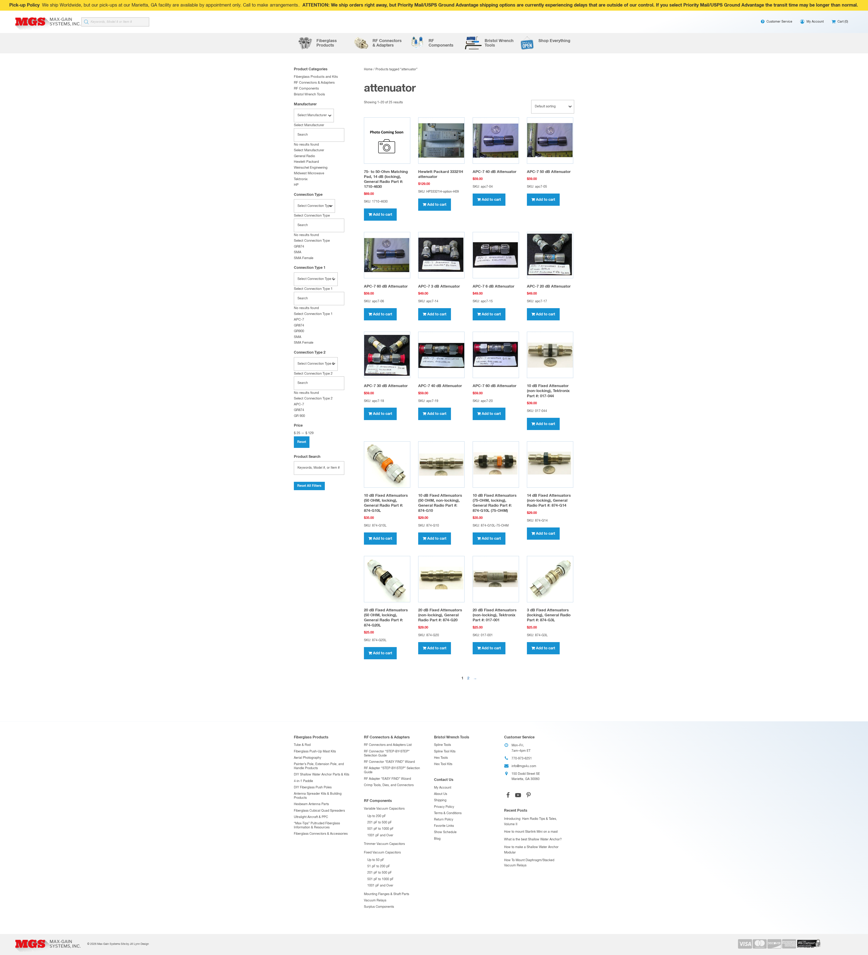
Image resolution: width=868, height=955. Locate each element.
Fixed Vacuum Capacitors (382, 852)
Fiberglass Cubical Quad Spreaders (319, 810)
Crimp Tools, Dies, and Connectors (389, 785)
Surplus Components (379, 906)
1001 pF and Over (380, 835)
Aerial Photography (307, 757)
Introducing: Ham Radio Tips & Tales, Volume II (530, 821)
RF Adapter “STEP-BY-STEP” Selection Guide (392, 770)
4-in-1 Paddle (303, 781)
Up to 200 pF (376, 816)
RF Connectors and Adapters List (388, 745)
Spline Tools (442, 745)
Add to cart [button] (382, 214)
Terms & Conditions (448, 813)
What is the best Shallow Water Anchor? (533, 839)
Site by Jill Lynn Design (135, 944)
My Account (442, 787)
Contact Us (443, 780)
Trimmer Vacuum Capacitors (384, 844)
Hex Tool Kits (443, 764)
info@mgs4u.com (524, 766)
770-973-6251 (522, 758)
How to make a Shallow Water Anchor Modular (531, 850)
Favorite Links (444, 825)
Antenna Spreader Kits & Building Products (318, 795)
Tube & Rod (302, 745)
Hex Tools (441, 757)
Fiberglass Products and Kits (316, 76)
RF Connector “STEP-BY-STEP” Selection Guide (387, 753)
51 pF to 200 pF (378, 866)
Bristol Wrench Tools (309, 94)
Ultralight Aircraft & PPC (311, 817)
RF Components (306, 88)
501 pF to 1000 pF (380, 828)
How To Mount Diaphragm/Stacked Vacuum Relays (529, 863)
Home (368, 69)
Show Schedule (445, 832)
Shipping (440, 800)
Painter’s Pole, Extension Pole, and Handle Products (319, 766)
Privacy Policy (444, 806)
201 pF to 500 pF (379, 822)
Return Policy (443, 819)
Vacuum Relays (375, 900)
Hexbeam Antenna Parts (311, 804)
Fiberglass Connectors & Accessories (321, 833)
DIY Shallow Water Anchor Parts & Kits (321, 774)
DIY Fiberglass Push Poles (313, 787)
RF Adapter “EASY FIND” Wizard (387, 778)
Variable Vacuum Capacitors (384, 808)
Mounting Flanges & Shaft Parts (386, 894)
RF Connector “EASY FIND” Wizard (389, 762)
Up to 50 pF (375, 860)
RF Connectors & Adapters (314, 82)
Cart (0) (842, 21)
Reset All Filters (309, 485)
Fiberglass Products (311, 737)
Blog (437, 838)
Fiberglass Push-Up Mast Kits (315, 751)
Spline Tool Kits (444, 751)
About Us (440, 794)
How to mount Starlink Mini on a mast (531, 831)
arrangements (284, 5)
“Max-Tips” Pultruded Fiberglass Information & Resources (317, 825)
